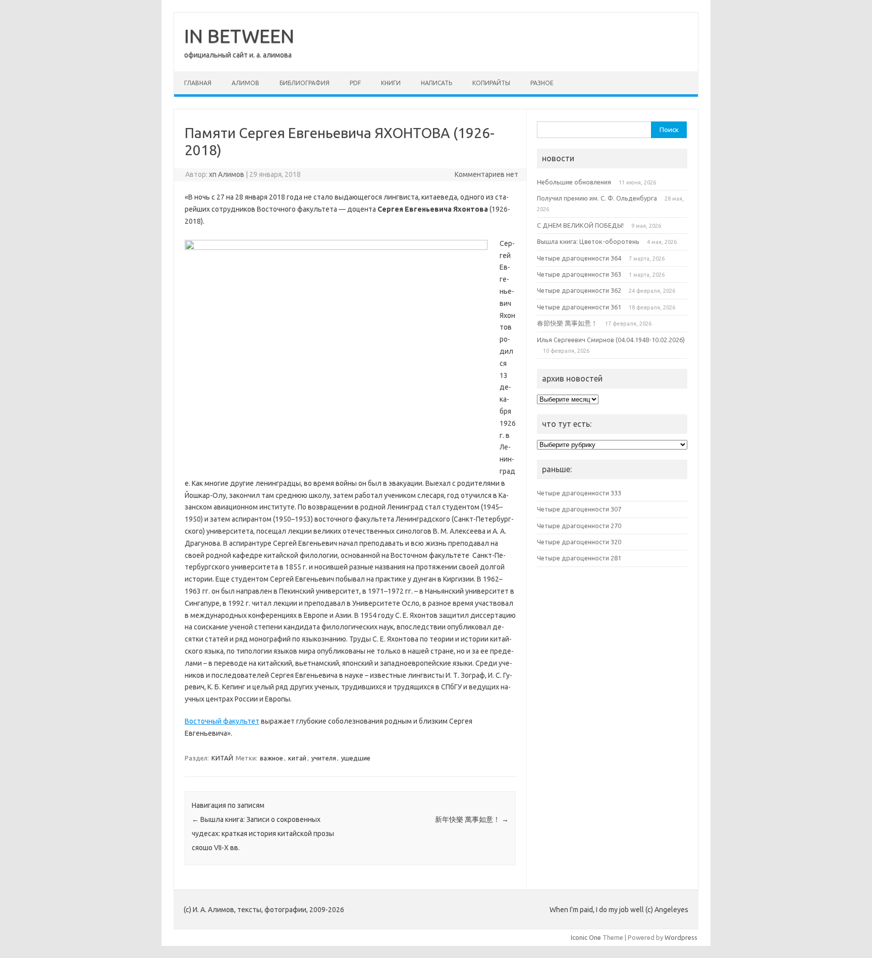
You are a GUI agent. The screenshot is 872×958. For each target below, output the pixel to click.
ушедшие (355, 757)
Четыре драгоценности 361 (579, 306)
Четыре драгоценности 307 (579, 509)
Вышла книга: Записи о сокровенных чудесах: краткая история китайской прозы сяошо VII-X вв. (263, 833)
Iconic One (586, 937)
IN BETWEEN (239, 35)
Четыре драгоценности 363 (579, 274)
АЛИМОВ (245, 83)
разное (542, 83)
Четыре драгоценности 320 (579, 541)
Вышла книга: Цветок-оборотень (588, 241)
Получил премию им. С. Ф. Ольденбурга (597, 198)
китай (297, 757)
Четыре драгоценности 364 (579, 258)
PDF (355, 83)
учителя (323, 757)
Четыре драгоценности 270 (579, 525)
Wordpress (681, 937)
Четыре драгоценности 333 (579, 492)
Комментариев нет (486, 174)
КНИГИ (391, 83)
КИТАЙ (222, 757)
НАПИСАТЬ (436, 83)
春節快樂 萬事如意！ (567, 323)
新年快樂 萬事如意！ (472, 819)
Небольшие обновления (574, 181)
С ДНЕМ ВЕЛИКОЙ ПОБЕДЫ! (580, 225)
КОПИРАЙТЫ (491, 83)
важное (271, 757)
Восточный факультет (222, 721)
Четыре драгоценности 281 (579, 557)
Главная (197, 83)
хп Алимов (226, 174)
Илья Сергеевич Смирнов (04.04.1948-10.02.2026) (611, 339)
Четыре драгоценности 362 (579, 290)
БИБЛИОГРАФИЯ (305, 83)
